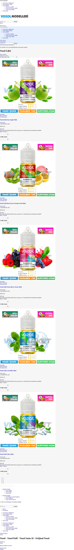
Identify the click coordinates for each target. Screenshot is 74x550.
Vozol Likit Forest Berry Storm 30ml (11, 287)
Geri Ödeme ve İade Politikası (13, 497)
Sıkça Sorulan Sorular (11, 499)
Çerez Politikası (9, 498)
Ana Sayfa (2, 44)
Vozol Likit (8, 44)
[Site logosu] (14, 20)
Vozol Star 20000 (10, 7)
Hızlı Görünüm (3, 115)
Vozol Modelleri (7, 502)
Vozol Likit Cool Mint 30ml (8, 370)
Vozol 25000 (9, 490)
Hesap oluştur (3, 548)
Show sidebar (3, 54)
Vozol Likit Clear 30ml (6, 454)
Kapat (1, 534)
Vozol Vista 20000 (10, 9)
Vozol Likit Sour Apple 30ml (8, 120)
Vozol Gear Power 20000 (11, 8)
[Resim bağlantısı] (7, 486)
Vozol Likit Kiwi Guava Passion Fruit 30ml (13, 203)
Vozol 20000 (9, 491)
